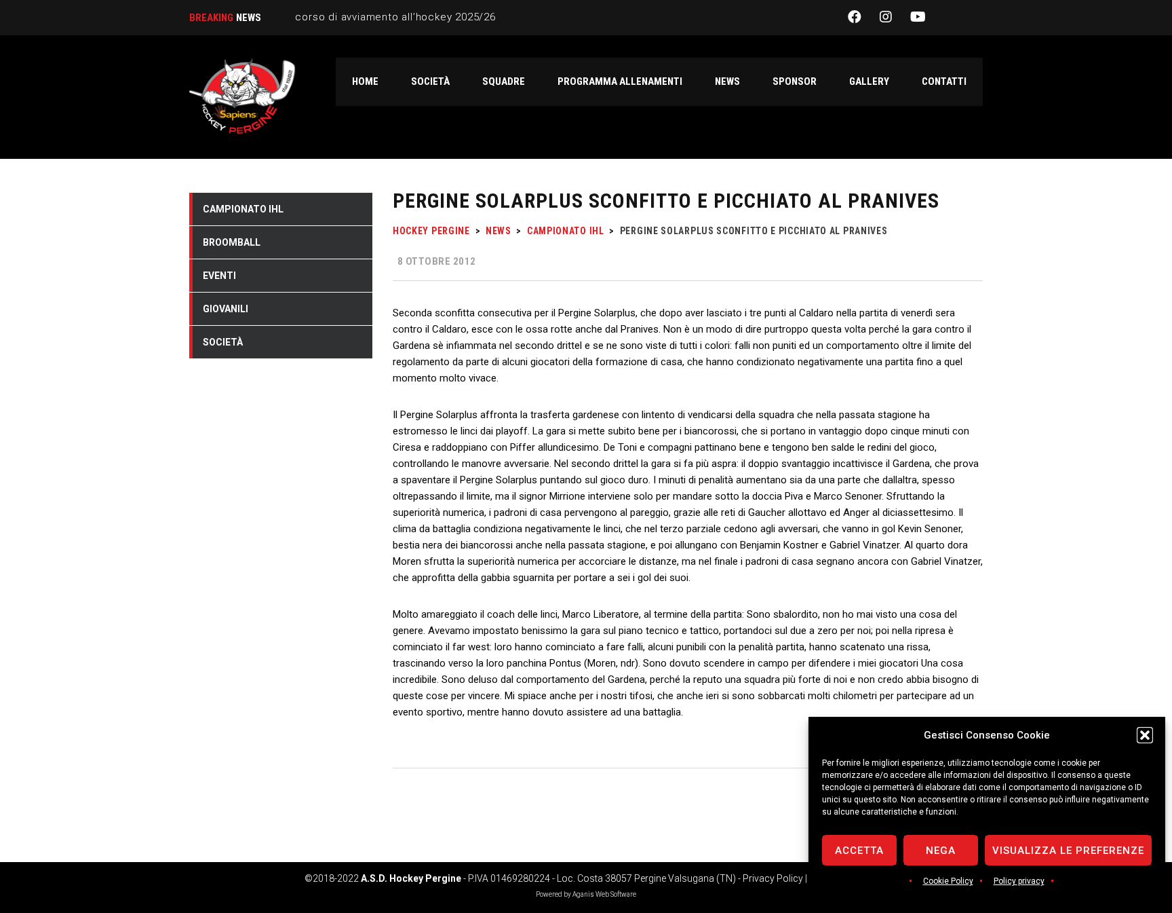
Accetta (859, 850)
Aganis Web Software (604, 894)
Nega (941, 850)
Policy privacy (1019, 881)
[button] (1145, 735)
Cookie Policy (948, 881)
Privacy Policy (773, 878)
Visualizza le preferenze (1068, 850)
